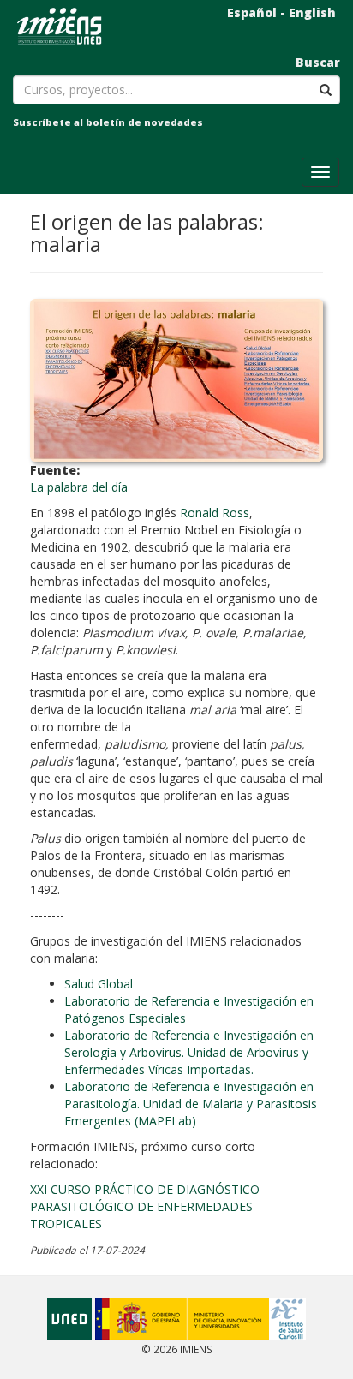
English (312, 12)
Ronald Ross (214, 512)
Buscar (318, 62)
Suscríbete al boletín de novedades (108, 122)
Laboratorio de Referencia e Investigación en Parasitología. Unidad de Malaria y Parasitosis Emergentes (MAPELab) (190, 1103)
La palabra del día (79, 487)
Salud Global (98, 984)
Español (252, 12)
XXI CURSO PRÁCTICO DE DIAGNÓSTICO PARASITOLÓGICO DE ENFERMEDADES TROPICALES (145, 1206)
